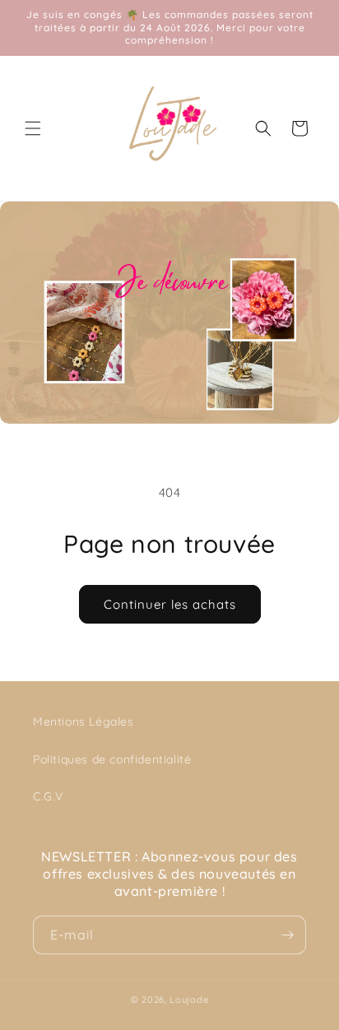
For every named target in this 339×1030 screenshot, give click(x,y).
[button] (33, 128)
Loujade (189, 999)
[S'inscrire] (287, 935)
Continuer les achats (170, 604)
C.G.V (48, 796)
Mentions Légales (83, 721)
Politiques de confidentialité (112, 759)
